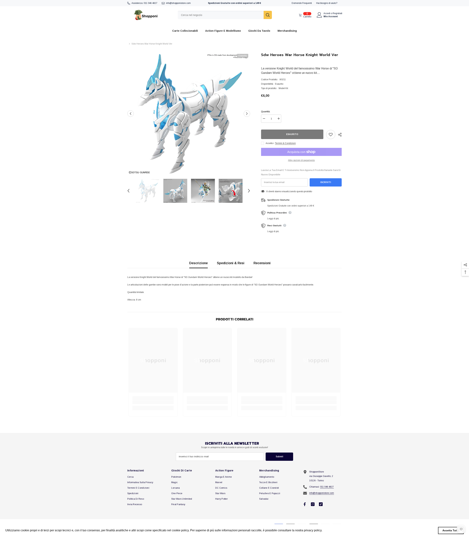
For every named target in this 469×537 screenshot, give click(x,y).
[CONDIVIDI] (338, 134)
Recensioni (262, 263)
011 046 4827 (150, 3)
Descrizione (198, 263)
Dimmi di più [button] (332, 530)
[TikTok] (321, 504)
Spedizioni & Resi (230, 263)
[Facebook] (305, 504)
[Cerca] (225, 15)
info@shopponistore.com (178, 3)
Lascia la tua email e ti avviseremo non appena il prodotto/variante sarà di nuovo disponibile (301, 172)
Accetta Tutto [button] (450, 530)
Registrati (337, 13)
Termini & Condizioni (285, 143)
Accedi (327, 13)
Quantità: (265, 111)
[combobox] (221, 15)
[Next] (247, 113)
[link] (153, 402)
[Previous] (130, 113)
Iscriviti (325, 182)
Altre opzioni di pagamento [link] (301, 160)
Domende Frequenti (302, 3)
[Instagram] (313, 504)
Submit (279, 456)
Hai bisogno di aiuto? (326, 3)
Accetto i (270, 143)
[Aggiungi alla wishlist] (330, 134)
